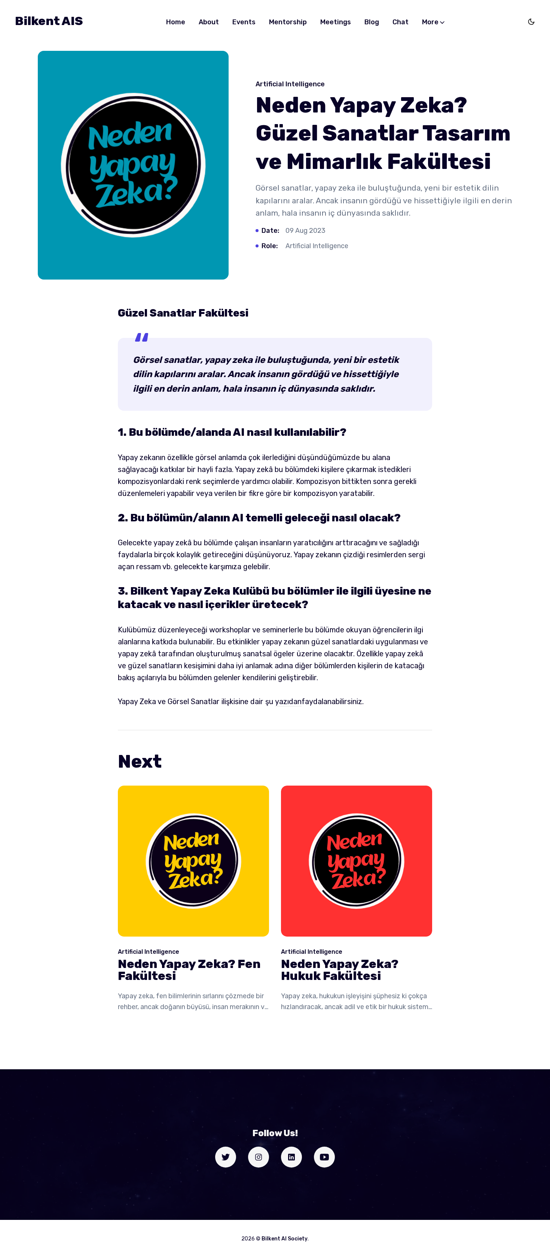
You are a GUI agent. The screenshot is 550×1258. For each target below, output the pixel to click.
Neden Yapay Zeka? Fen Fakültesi (189, 970)
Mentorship (288, 22)
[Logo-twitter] (225, 1157)
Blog (371, 22)
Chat (400, 22)
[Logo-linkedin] (291, 1157)
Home (175, 22)
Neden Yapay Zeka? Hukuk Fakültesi (339, 970)
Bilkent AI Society (285, 1239)
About (209, 22)
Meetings (335, 22)
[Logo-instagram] (258, 1157)
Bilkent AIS (49, 21)
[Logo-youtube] (324, 1157)
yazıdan (288, 701)
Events (244, 22)
